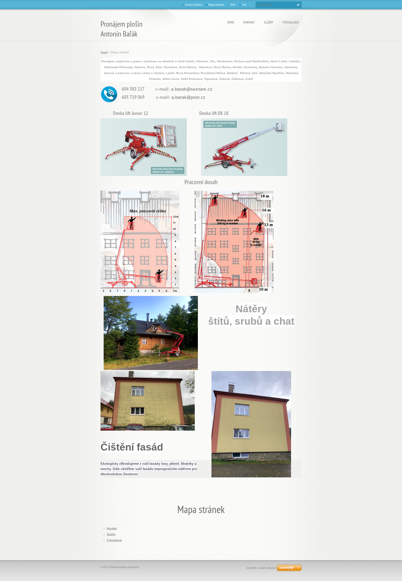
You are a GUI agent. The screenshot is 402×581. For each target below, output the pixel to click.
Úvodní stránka (193, 4)
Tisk (244, 4)
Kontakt (249, 22)
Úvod (230, 22)
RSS (232, 4)
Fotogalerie (290, 22)
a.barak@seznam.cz (191, 89)
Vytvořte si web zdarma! (261, 567)
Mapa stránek (216, 4)
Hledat (297, 5)
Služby (268, 22)
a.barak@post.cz (188, 97)
